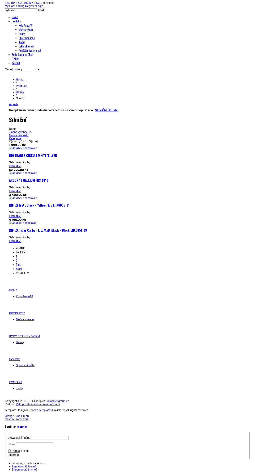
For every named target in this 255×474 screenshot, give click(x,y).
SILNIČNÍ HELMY (106, 110)
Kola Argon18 (26, 25)
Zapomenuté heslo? (24, 466)
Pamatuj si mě (20, 450)
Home (15, 17)
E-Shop (15, 59)
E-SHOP (14, 359)
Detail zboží (15, 166)
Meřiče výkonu (26, 29)
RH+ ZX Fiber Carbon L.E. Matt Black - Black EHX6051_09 (48, 230)
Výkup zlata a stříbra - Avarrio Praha (38, 404)
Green (25, 416)
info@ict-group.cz (58, 401)
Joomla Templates (40, 410)
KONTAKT (15, 382)
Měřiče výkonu (25, 319)
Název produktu (18, 135)
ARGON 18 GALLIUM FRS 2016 (28, 180)
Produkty (16, 21)
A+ (10, 104)
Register (30, 6)
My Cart (14, 6)
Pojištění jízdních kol (30, 50)
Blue (17, 416)
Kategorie (15, 138)
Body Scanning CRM (22, 55)
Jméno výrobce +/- (20, 132)
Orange (9, 416)
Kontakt (16, 63)
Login (39, 6)
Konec (19, 269)
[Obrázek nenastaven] (23, 148)
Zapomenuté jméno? (24, 469)
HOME (13, 290)
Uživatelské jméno (19, 437)
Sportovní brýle (27, 38)
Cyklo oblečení (26, 46)
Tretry (22, 42)
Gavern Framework (16, 419)
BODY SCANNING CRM (24, 336)
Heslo (11, 444)
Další (18, 265)
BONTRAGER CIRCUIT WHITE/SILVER (33, 155)
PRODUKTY (17, 313)
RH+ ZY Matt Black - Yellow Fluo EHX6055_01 (39, 205)
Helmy (22, 34)
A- (16, 104)
